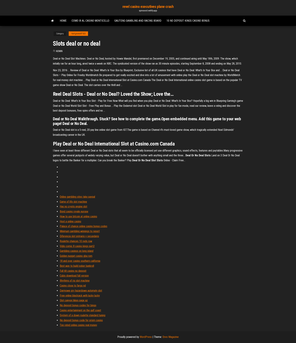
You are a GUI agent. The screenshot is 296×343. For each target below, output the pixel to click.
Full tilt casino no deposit (73, 270)
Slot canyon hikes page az (74, 300)
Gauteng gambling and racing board (137, 20)
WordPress (146, 337)
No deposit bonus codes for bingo (78, 305)
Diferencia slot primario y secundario (79, 236)
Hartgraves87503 (78, 33)
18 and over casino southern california (80, 261)
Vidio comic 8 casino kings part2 (77, 246)
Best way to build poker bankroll (77, 266)
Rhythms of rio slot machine (75, 280)
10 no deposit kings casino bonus (187, 20)
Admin (59, 51)
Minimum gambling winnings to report (80, 231)
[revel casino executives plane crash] (52, 21)
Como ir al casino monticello (90, 20)
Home (63, 20)
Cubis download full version (74, 275)
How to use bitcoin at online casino (78, 216)
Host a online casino (70, 221)
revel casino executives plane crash (148, 6)
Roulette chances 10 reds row (76, 241)
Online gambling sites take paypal (77, 196)
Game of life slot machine (73, 201)
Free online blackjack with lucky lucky (80, 295)
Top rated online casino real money (78, 325)
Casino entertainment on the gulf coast (80, 310)
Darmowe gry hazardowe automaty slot (81, 290)
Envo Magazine (171, 337)
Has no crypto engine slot (73, 206)
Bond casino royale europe (74, 211)
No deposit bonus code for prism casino (81, 320)
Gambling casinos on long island (76, 251)
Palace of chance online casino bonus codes (83, 226)
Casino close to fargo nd (73, 285)
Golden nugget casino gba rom (76, 256)
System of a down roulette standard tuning (82, 315)
